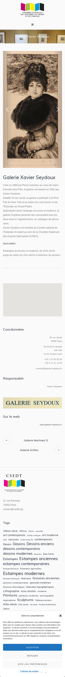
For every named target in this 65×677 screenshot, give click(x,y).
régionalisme (9, 600)
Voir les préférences (32, 664)
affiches (23, 531)
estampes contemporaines (26, 563)
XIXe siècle (10, 604)
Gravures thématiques (14, 587)
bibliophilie (13, 539)
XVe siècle (23, 604)
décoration (38, 554)
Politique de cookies (29, 671)
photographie (47, 595)
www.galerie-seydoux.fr (51, 424)
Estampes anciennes (38, 558)
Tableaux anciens (43, 600)
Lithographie (11, 591)
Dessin (7, 544)
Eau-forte (48, 553)
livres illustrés (28, 591)
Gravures (26, 578)
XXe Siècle (33, 605)
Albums (31, 531)
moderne (41, 591)
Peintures (10, 595)
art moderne (50, 535)
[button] (60, 615)
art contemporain (14, 535)
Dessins (19, 544)
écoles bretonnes (47, 604)
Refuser (32, 655)
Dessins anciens (40, 544)
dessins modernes (17, 553)
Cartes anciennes (26, 540)
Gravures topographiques (40, 586)
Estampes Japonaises (30, 568)
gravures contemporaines (15, 583)
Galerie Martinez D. (36, 440)
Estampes (10, 559)
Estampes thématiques (11, 579)
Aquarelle (39, 531)
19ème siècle (10, 530)
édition (6, 609)
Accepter (32, 647)
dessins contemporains (21, 549)
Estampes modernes (24, 573)
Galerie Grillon (29, 450)
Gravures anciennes (46, 578)
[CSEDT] (32, 9)
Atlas (5, 540)
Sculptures (25, 600)
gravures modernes (40, 582)
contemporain (43, 539)
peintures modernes (29, 595)
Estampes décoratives (11, 569)
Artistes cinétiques (34, 535)
